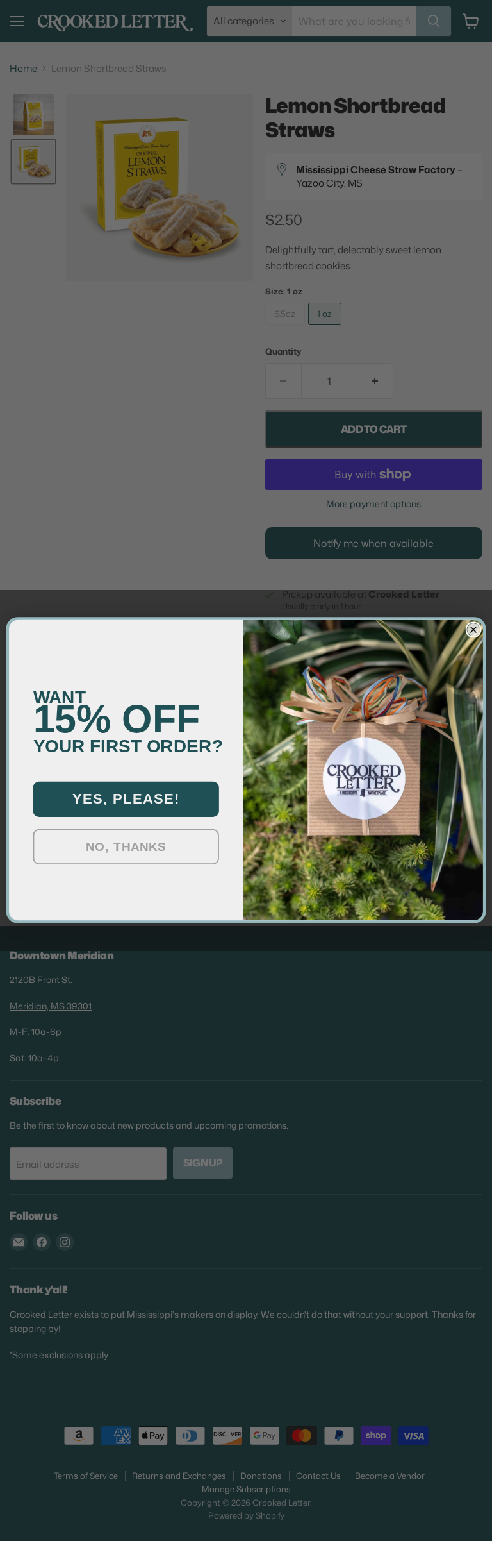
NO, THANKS (126, 847)
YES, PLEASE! (125, 799)
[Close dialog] (473, 630)
